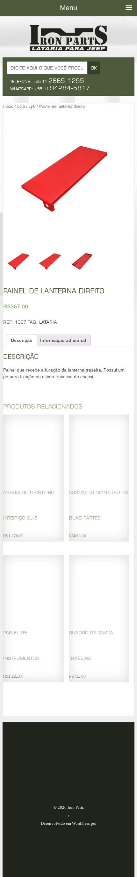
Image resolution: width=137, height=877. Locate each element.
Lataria (48, 322)
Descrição (21, 340)
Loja (21, 106)
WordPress (81, 823)
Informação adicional (63, 340)
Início (8, 106)
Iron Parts (75, 807)
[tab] (21, 340)
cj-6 (32, 106)
